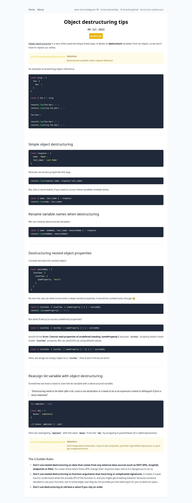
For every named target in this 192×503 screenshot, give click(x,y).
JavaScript (96, 36)
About (40, 9)
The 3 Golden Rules (41, 459)
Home (32, 9)
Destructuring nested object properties (60, 253)
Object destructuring (40, 43)
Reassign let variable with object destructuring (66, 376)
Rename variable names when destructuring (64, 214)
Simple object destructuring (51, 144)
